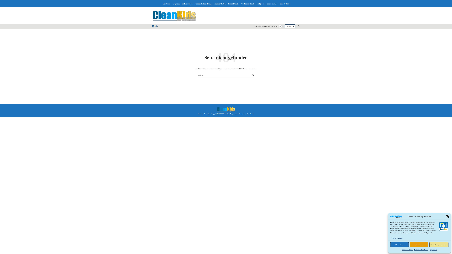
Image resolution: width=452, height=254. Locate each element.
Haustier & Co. (220, 4)
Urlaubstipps (187, 4)
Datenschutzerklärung (421, 250)
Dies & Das (284, 4)
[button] (447, 217)
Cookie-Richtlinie (407, 250)
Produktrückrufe (247, 4)
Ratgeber (260, 4)
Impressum (433, 250)
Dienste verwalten (397, 238)
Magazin (176, 4)
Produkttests (233, 4)
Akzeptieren (399, 245)
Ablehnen (419, 245)
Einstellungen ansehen (439, 245)
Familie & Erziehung (203, 4)
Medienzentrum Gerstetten (245, 114)
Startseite (166, 4)
